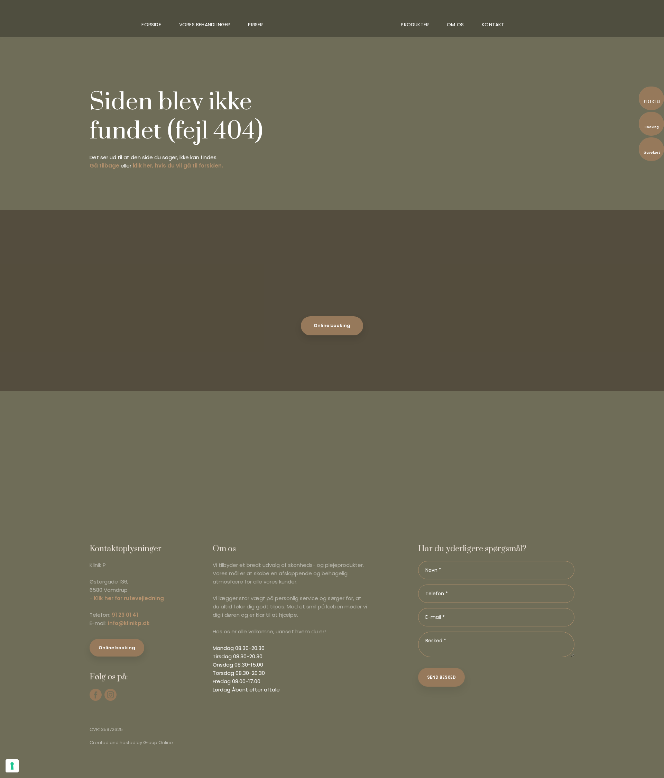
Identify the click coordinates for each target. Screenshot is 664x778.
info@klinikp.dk (129, 623)
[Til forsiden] (332, 21)
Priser (255, 24)
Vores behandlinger (204, 24)
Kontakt (493, 24)
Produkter (415, 24)
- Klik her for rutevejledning (127, 598)
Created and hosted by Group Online (131, 742)
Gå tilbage (104, 165)
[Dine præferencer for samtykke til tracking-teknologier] (12, 765)
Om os (455, 24)
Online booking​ (117, 647)
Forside (151, 24)
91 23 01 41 (125, 614)
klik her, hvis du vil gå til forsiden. (178, 165)
